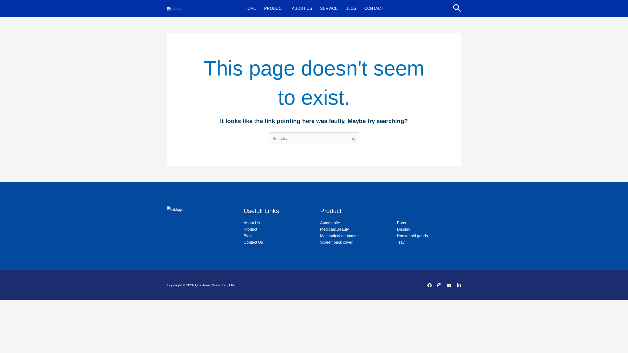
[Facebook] (429, 285)
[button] (457, 8)
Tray (401, 242)
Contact (373, 8)
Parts (401, 223)
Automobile (330, 223)
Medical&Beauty (334, 229)
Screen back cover (336, 242)
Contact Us (253, 242)
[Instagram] (439, 285)
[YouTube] (449, 285)
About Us (302, 8)
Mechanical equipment (340, 236)
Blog (351, 8)
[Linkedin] (459, 285)
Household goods (412, 236)
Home (250, 8)
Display (403, 229)
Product (274, 8)
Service (329, 8)
